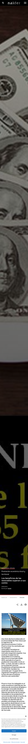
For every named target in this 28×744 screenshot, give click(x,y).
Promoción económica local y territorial (13, 573)
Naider (9, 588)
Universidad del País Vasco (13, 640)
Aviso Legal (22, 742)
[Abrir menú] (25, 2)
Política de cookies (6, 742)
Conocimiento (13, 597)
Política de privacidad (15, 742)
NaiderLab (4, 597)
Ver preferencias (14, 738)
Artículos (22, 597)
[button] (26, 716)
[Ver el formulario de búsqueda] (3, 2)
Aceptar (14, 731)
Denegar (14, 735)
